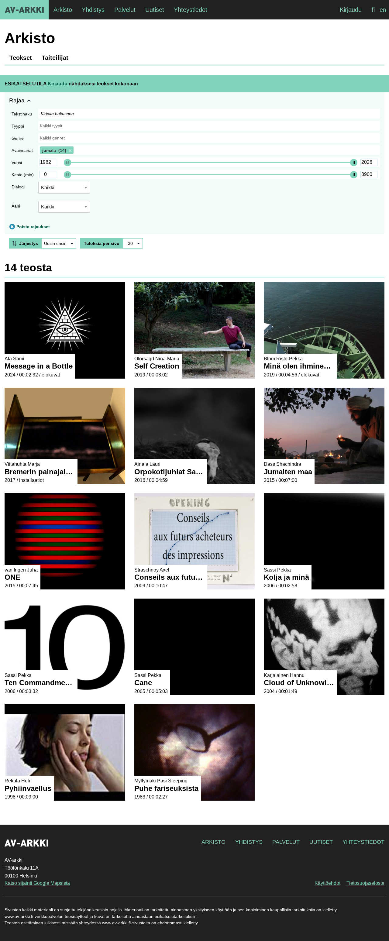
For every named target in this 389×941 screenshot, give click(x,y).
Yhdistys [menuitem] (93, 9)
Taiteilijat (55, 57)
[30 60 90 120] (133, 243)
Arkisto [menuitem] (62, 9)
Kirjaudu (351, 9)
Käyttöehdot (327, 883)
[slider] (67, 162)
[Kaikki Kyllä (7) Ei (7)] (64, 190)
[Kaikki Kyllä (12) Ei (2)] (64, 209)
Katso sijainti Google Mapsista (37, 883)
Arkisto (213, 842)
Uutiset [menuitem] (154, 9)
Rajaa (17, 100)
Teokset (20, 57)
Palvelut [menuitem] (125, 9)
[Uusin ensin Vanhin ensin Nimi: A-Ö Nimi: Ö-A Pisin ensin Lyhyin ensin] (59, 243)
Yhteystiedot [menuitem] (190, 9)
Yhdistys (249, 842)
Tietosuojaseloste (365, 883)
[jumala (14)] (209, 150)
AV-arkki (24, 9)
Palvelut (286, 842)
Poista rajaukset (33, 226)
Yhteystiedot (363, 842)
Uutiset (321, 842)
